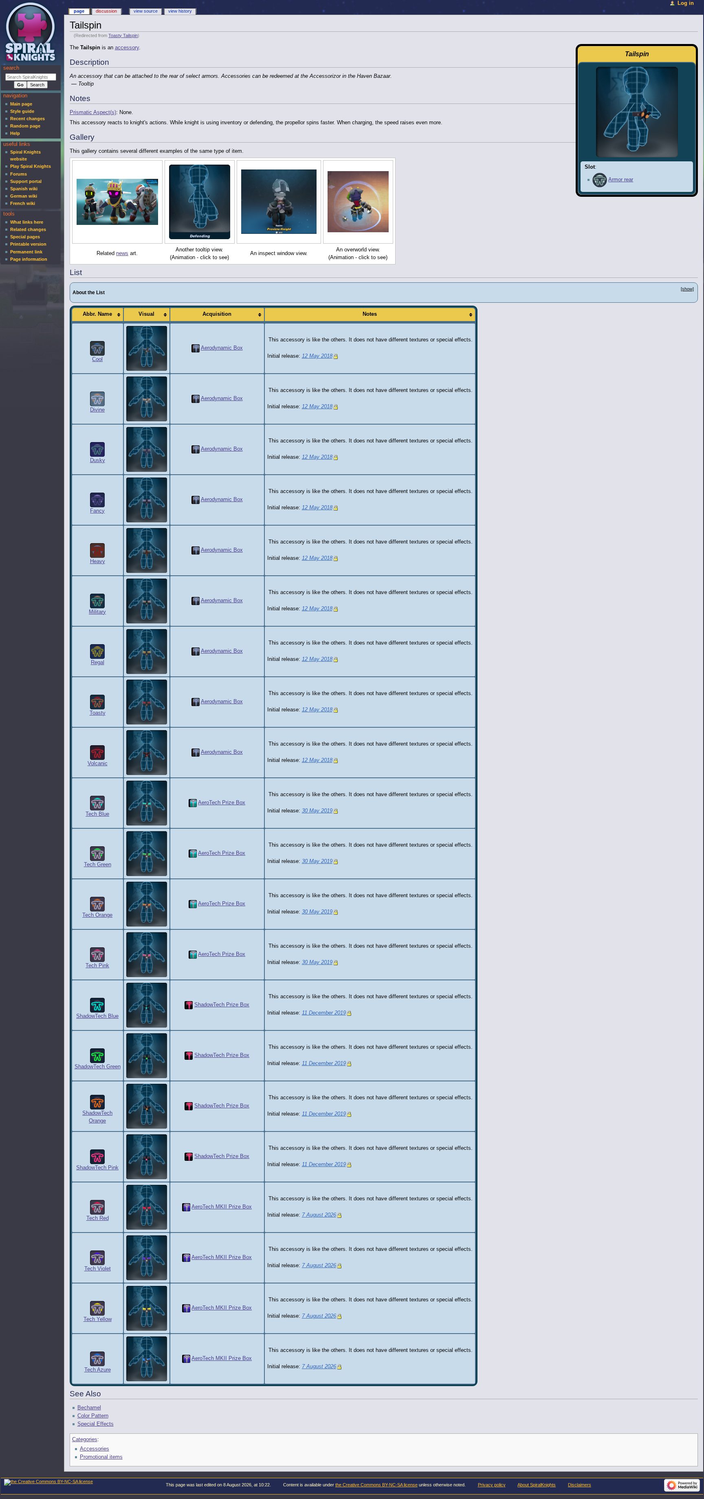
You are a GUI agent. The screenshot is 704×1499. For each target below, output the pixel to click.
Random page (25, 125)
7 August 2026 (319, 1215)
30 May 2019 (317, 811)
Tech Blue (97, 814)
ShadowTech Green (98, 1067)
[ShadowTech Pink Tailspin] (146, 1156)
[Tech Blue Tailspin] (146, 803)
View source (146, 11)
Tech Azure (97, 1370)
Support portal (26, 181)
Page (79, 11)
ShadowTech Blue (97, 1016)
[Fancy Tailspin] (146, 499)
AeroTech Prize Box (221, 803)
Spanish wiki (23, 188)
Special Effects (95, 1424)
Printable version (28, 244)
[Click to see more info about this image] (117, 202)
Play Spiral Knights (30, 166)
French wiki (22, 203)
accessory (127, 48)
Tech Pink (97, 966)
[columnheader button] (97, 314)
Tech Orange (97, 915)
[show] (687, 288)
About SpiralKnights (536, 1484)
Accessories (94, 1449)
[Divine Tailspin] (146, 398)
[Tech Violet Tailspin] (146, 1257)
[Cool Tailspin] (146, 348)
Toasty (98, 713)
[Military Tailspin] (146, 600)
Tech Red (97, 1218)
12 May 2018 (317, 356)
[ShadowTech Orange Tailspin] (146, 1106)
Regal (97, 662)
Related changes (28, 229)
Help (15, 133)
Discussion (106, 11)
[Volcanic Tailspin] (146, 752)
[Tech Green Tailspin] (146, 853)
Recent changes (27, 118)
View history (180, 11)
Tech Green (97, 864)
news (122, 253)
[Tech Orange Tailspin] (146, 904)
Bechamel (89, 1408)
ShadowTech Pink (97, 1168)
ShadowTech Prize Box (221, 1005)
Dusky (97, 460)
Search (11, 68)
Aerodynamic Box (222, 348)
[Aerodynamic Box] (195, 348)
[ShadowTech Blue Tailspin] (146, 1005)
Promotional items (101, 1457)
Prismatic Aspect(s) (93, 112)
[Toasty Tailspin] (146, 701)
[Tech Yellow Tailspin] (146, 1308)
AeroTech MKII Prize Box (221, 1207)
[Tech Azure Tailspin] (146, 1358)
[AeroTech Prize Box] (193, 803)
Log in (686, 3)
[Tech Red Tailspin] (146, 1207)
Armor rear (620, 180)
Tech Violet (97, 1269)
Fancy (97, 511)
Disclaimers (579, 1484)
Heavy (97, 561)
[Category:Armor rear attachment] (599, 180)
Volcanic (98, 763)
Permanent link (26, 251)
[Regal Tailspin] (146, 651)
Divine (97, 410)
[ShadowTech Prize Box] (189, 1005)
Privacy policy (492, 1484)
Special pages (25, 236)
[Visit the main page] (31, 31)
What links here (26, 222)
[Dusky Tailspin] (146, 449)
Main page (21, 103)
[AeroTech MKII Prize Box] (186, 1207)
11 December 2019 (324, 1013)
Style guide (22, 111)
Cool (97, 359)
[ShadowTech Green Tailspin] (146, 1055)
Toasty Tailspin (123, 35)
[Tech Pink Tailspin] (146, 954)
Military (97, 612)
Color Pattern (92, 1416)
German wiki (23, 196)
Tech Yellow (98, 1319)
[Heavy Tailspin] (146, 550)
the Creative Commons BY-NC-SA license (376, 1484)
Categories (84, 1439)
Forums (18, 174)
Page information (28, 259)
